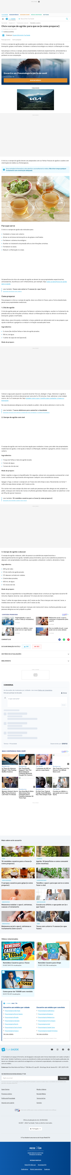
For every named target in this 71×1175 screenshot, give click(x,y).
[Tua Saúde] (10, 19)
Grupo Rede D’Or (45, 1137)
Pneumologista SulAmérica (46, 1011)
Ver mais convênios (42, 1034)
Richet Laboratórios (36, 1169)
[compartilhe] (59, 639)
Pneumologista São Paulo (12, 1011)
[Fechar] (39, 2)
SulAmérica (24, 1169)
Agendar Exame (25, 14)
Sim (27, 646)
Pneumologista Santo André (13, 1027)
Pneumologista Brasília (11, 1017)
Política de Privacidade (8, 1098)
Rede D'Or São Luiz (30, 1165)
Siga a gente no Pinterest (69, 1049)
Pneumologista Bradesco (45, 1014)
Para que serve (5, 40)
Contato (39, 1103)
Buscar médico (14, 14)
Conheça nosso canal (52, 1049)
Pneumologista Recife (11, 1024)
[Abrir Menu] (2, 18)
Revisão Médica (41, 1094)
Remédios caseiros (35, 23)
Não (38, 646)
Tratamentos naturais (22, 23)
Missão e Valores (41, 1089)
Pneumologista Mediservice (46, 1017)
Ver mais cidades (8, 1034)
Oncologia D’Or (42, 1165)
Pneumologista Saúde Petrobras (48, 1031)
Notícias (46, 14)
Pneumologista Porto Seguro (46, 1021)
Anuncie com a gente (7, 1103)
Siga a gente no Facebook (63, 1049)
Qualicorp (47, 1169)
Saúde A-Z (12, 23)
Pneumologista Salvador (12, 1021)
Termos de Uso (41, 1098)
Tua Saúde (4, 14)
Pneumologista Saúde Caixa (46, 1027)
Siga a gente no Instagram (57, 1049)
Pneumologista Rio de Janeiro (14, 1014)
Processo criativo (6, 1094)
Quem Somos (5, 1089)
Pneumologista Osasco (12, 1031)
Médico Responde (36, 14)
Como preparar (16, 40)
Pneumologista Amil (44, 1024)
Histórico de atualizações (11, 654)
